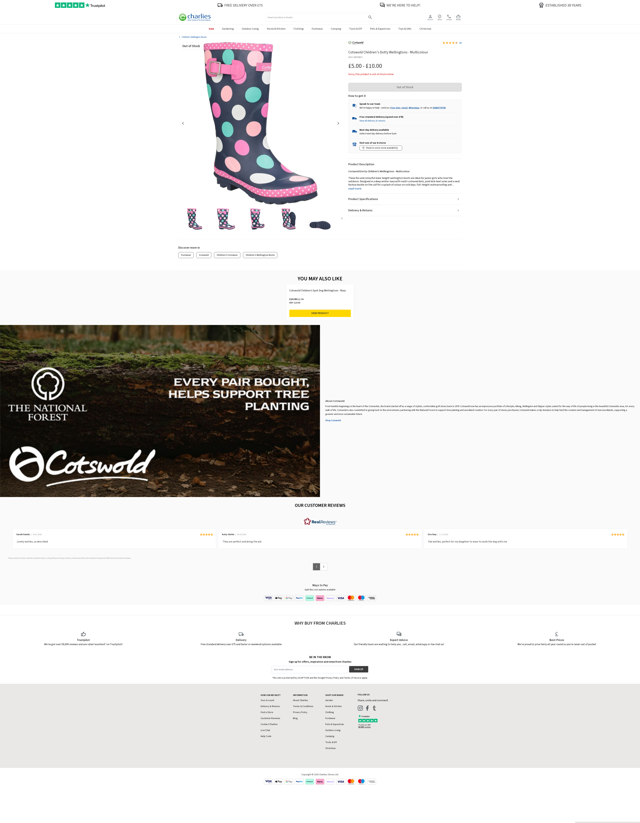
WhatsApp (414, 107)
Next (342, 218)
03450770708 (439, 107)
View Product (320, 313)
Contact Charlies (269, 724)
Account (430, 19)
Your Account (267, 700)
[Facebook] (367, 708)
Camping (329, 736)
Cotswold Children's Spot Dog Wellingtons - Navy (317, 290)
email (405, 107)
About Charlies (300, 700)
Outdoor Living (333, 730)
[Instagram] (360, 708)
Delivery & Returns (360, 210)
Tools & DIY (331, 742)
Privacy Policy (300, 712)
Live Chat (265, 730)
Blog (295, 718)
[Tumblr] (374, 708)
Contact (449, 19)
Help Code (266, 736)
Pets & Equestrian (334, 724)
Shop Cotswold (333, 420)
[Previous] (183, 123)
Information (300, 695)
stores (440, 19)
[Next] (338, 123)
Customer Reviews (270, 718)
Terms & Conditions (303, 706)
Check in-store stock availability (382, 147)
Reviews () (460, 43)
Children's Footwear (227, 255)
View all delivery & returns (372, 120)
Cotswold (204, 255)
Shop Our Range (334, 695)
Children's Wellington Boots (260, 255)
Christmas (330, 748)
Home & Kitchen (333, 706)
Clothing (329, 712)
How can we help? (270, 695)
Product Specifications (363, 199)
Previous (179, 218)
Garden (329, 700)
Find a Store (267, 712)
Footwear (186, 255)
